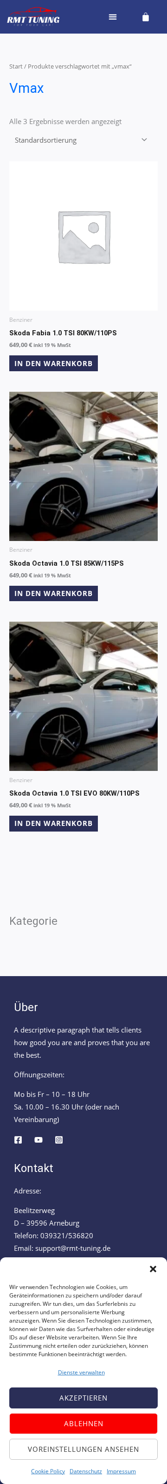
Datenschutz (86, 1471)
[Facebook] (18, 1140)
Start (16, 66)
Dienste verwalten (81, 1372)
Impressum (121, 1471)
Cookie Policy (48, 1471)
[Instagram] (59, 1140)
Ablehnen (83, 1423)
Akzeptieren (83, 1397)
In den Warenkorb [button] (53, 363)
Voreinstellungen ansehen (83, 1449)
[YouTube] (38, 1140)
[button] (153, 1269)
